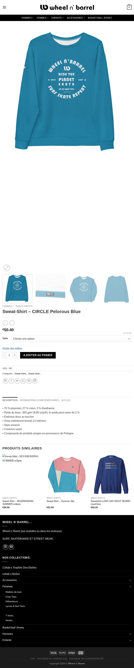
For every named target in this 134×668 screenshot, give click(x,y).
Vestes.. (10, 620)
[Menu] (4, 7)
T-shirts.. (10, 615)
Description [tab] (9, 400)
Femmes (41, 18)
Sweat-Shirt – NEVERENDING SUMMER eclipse (18, 502)
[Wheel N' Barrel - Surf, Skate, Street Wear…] (67, 7)
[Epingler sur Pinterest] (29, 381)
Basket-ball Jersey (100, 18)
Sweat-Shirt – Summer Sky (60, 501)
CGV (32, 659)
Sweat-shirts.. (25, 306)
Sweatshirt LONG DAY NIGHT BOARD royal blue (110, 502)
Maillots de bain (14, 592)
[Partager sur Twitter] (17, 381)
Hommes (27, 18)
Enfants (56, 18)
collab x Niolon (11, 574)
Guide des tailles (12, 348)
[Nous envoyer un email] (11, 547)
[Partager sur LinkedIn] (35, 381)
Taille (5, 338)
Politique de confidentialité (86, 659)
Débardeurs (12, 601)
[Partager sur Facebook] (11, 381)
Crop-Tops (11, 596)
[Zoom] (7, 268)
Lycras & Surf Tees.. (16, 606)
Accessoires (75, 18)
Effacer (127, 333)
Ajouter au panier (37, 355)
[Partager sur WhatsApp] (5, 381)
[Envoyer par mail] (23, 381)
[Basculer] (130, 580)
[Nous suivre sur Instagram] (5, 547)
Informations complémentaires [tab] (39, 400)
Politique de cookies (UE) (52, 659)
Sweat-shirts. (21, 373)
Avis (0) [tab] (65, 400)
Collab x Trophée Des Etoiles (19, 567)
